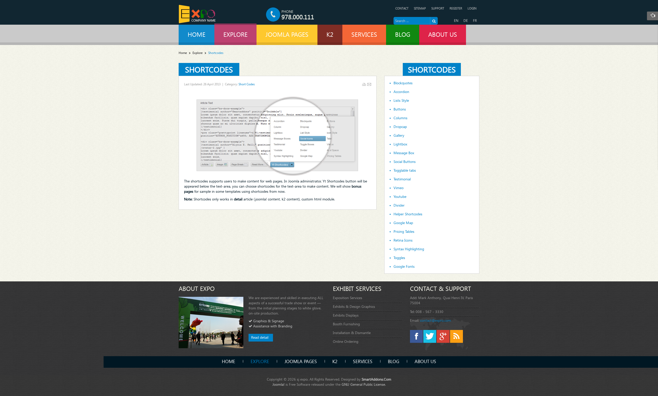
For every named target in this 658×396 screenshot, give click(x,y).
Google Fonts (404, 266)
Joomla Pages (301, 361)
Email (369, 84)
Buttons (400, 109)
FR (475, 20)
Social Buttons (405, 161)
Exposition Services (347, 297)
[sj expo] (197, 14)
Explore (198, 53)
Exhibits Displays (346, 315)
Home (183, 53)
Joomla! (278, 384)
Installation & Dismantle (352, 332)
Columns (400, 118)
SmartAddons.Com (376, 379)
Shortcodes (209, 69)
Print (364, 84)
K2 (334, 361)
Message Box (404, 153)
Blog (393, 361)
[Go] (434, 21)
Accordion (401, 92)
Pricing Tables (404, 231)
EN (456, 20)
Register (456, 8)
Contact (401, 8)
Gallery (399, 135)
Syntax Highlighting (409, 249)
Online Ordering (345, 341)
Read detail (259, 337)
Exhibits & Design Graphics (354, 306)
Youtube (400, 196)
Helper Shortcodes (408, 214)
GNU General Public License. (364, 384)
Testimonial (402, 179)
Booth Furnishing (346, 323)
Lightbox (400, 144)
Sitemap (420, 8)
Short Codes (247, 84)
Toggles (399, 258)
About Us (425, 361)
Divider (399, 205)
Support (437, 8)
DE (465, 20)
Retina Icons (403, 240)
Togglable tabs (405, 170)
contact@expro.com (435, 320)
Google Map (403, 223)
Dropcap (400, 126)
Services (362, 361)
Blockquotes (403, 83)
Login (472, 8)
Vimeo (399, 188)
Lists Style (401, 100)
